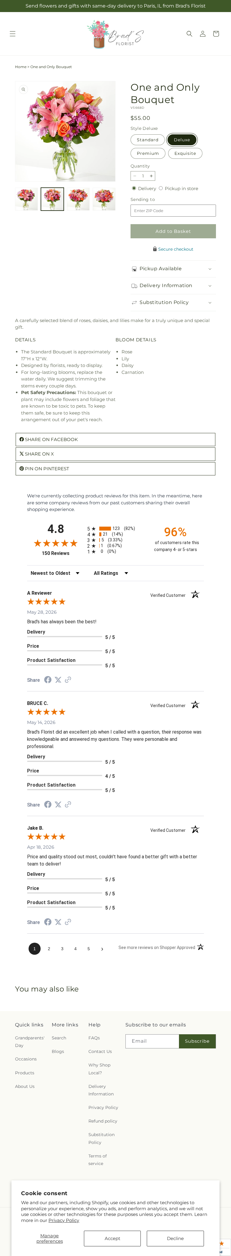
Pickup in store (181, 188)
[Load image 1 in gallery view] (26, 199)
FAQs (94, 1038)
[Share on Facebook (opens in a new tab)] (47, 680)
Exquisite (185, 153)
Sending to (152, 199)
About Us (25, 1086)
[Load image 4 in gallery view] (104, 199)
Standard (148, 140)
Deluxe (182, 140)
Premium (148, 153)
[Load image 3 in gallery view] (78, 199)
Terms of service (97, 1159)
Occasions (26, 1059)
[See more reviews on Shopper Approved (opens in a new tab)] (68, 680)
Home (20, 66)
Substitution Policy (101, 1138)
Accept (112, 1238)
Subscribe (197, 1041)
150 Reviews (63, 553)
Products (24, 1073)
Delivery (147, 188)
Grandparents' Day (30, 1041)
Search (59, 1038)
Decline (175, 1238)
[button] (12, 33)
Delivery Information (101, 1090)
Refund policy (102, 1121)
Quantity (140, 166)
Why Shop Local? (99, 1068)
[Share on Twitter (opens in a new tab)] (58, 680)
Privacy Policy (63, 1220)
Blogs (58, 1051)
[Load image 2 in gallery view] (52, 199)
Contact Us (100, 1051)
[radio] (115, 529)
